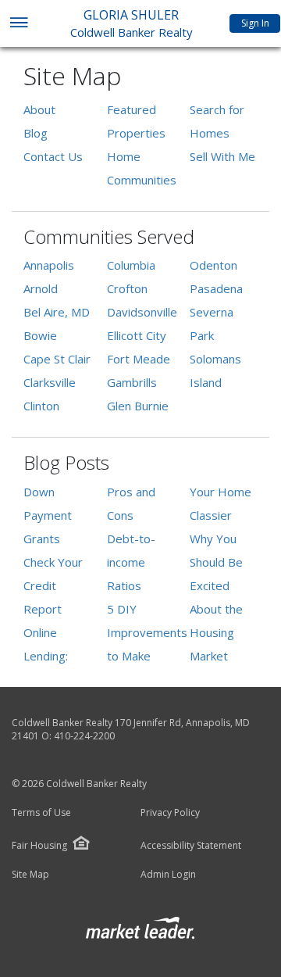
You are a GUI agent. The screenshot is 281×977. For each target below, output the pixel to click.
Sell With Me (222, 156)
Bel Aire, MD (56, 312)
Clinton (41, 405)
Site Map (30, 874)
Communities (141, 180)
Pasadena (216, 288)
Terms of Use (41, 813)
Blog (35, 133)
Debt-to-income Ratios (131, 562)
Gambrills (132, 382)
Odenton (213, 265)
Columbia (131, 265)
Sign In (255, 23)
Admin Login (168, 874)
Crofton (127, 288)
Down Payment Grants (47, 515)
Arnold (40, 288)
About (39, 109)
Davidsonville (142, 312)
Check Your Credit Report (53, 585)
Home (123, 156)
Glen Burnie (138, 405)
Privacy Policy (170, 813)
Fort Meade (138, 359)
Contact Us (53, 156)
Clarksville (49, 382)
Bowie (40, 335)
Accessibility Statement (190, 845)
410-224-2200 (84, 736)
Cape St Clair (57, 359)
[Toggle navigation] (18, 24)
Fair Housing (39, 845)
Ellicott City (136, 335)
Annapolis (48, 265)
